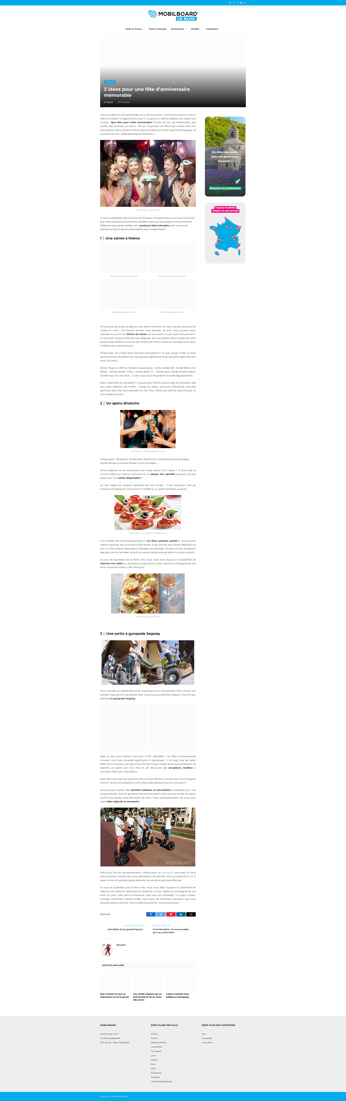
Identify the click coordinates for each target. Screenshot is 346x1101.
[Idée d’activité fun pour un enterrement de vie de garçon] (115, 981)
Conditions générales (110, 1038)
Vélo (204, 1034)
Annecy (154, 1034)
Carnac (154, 1038)
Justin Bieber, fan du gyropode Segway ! (125, 929)
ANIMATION (109, 82)
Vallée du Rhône (158, 1042)
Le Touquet (156, 1051)
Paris (153, 1068)
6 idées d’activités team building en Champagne (177, 995)
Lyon (153, 1055)
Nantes (154, 1060)
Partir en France (134, 29)
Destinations (177, 29)
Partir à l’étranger (158, 29)
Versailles (155, 1077)
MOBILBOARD (122, 1096)
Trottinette (207, 1042)
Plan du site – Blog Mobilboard (114, 1042)
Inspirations (212, 29)
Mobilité (195, 29)
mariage (166, 872)
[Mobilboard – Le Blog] (173, 15)
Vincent (110, 102)
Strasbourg (156, 1073)
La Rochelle (156, 1047)
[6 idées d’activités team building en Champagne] (181, 981)
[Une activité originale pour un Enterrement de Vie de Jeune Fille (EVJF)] (148, 981)
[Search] (230, 2)
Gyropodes (207, 1038)
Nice (153, 1064)
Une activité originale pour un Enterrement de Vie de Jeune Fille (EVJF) (147, 997)
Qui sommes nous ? (109, 1034)
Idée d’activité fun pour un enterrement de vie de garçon (114, 995)
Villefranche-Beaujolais (161, 1081)
